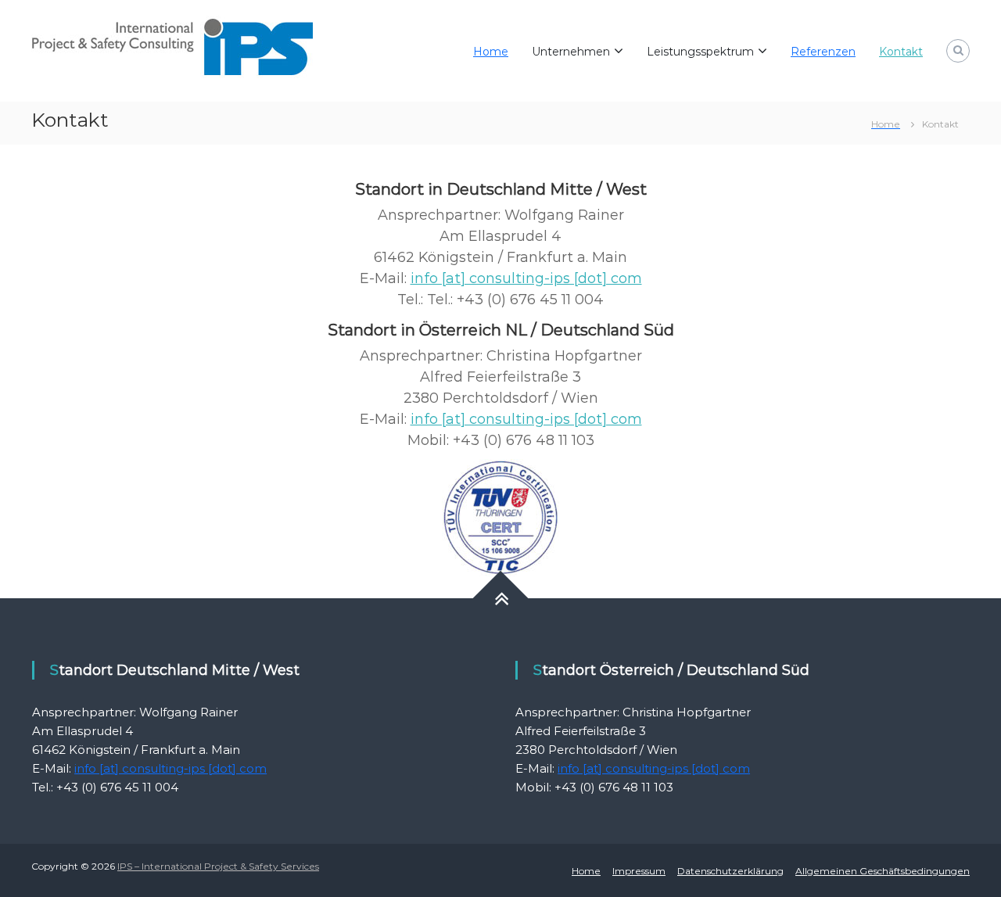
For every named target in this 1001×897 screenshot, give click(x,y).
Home (490, 52)
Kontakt (901, 52)
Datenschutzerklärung (730, 871)
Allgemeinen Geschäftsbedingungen (882, 871)
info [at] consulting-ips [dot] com (526, 278)
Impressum (639, 871)
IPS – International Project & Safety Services (218, 866)
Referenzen (823, 52)
